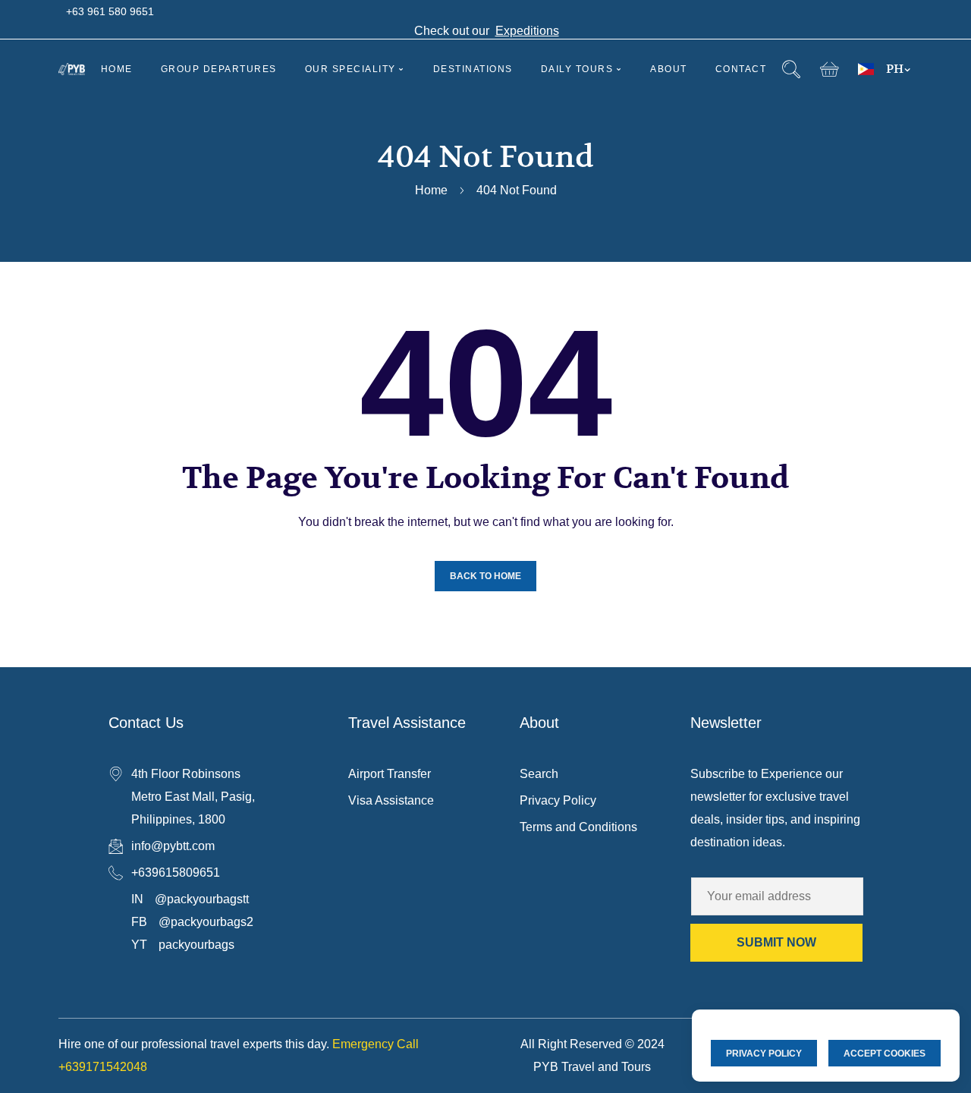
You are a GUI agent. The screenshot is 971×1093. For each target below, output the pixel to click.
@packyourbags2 (206, 921)
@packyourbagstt (202, 899)
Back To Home (485, 576)
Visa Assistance (391, 800)
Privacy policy (764, 1053)
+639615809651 (175, 872)
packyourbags (196, 944)
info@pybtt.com (173, 845)
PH (894, 69)
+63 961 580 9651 (110, 11)
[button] (829, 69)
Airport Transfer (389, 773)
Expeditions (527, 30)
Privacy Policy (558, 800)
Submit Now (776, 942)
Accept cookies (884, 1053)
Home (431, 190)
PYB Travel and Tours (592, 1066)
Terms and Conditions (578, 827)
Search (539, 773)
